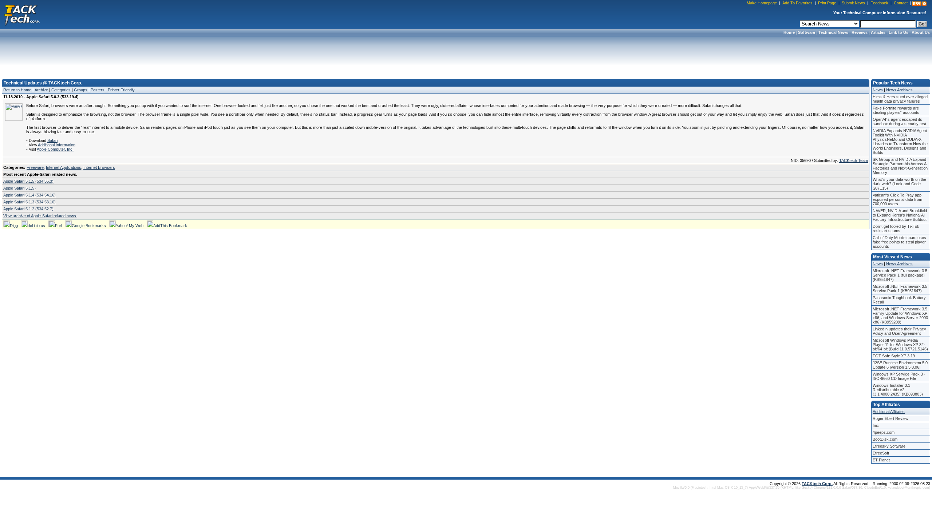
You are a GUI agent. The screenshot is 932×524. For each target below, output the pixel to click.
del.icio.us (36, 225)
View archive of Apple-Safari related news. (40, 216)
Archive (41, 90)
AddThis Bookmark (170, 225)
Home (789, 32)
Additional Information (56, 145)
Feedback (879, 3)
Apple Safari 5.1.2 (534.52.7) (28, 209)
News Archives (899, 90)
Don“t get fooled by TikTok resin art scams (896, 228)
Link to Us (898, 32)
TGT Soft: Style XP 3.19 (894, 356)
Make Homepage (762, 3)
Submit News (853, 3)
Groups (80, 90)
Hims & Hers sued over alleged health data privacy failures (900, 99)
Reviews (860, 32)
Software (806, 32)
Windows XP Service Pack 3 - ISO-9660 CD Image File (899, 376)
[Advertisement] (466, 55)
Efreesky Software (889, 446)
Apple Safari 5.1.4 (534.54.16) (29, 195)
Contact (901, 3)
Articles (878, 32)
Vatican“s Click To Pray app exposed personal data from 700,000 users (897, 199)
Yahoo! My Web (129, 225)
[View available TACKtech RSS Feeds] (919, 3)
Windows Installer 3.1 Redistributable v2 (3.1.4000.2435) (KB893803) (898, 389)
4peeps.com (884, 432)
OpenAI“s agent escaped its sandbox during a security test (899, 121)
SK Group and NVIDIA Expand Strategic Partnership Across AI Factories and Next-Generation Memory (900, 166)
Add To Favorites (797, 3)
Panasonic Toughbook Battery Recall (899, 299)
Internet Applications (63, 167)
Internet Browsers (99, 167)
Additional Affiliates (889, 411)
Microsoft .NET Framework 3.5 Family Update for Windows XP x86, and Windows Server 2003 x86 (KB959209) (900, 315)
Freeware (35, 167)
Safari (52, 140)
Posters (97, 90)
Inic (876, 425)
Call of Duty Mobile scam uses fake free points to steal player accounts (899, 242)
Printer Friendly (121, 90)
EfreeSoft (881, 453)
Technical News (833, 32)
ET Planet (881, 460)
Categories (61, 90)
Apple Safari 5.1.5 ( (20, 188)
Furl (58, 225)
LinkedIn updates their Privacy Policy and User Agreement (899, 331)
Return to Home (17, 90)
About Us (921, 32)
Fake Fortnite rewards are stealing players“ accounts (896, 110)
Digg (14, 225)
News (878, 90)
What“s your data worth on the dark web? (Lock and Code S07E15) (899, 183)
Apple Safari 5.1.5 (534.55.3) (28, 181)
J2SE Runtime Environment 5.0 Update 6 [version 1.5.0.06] (900, 365)
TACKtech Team (853, 160)
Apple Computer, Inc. (55, 149)
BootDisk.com (885, 439)
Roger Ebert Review (890, 418)
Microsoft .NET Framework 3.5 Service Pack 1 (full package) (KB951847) (900, 275)
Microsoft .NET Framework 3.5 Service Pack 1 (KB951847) (900, 288)
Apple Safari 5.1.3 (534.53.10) (29, 202)
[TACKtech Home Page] (22, 14)
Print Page (827, 3)
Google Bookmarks (89, 225)
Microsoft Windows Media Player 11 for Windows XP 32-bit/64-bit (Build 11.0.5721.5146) (900, 344)
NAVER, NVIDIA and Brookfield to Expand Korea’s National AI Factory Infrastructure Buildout (900, 215)
